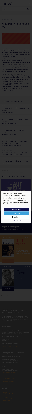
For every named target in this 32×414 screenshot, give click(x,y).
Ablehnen (16, 213)
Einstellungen (16, 217)
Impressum (11, 220)
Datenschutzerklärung (18, 220)
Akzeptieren (16, 209)
